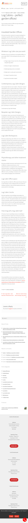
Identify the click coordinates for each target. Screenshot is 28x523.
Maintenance (5, 395)
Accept (11, 516)
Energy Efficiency (6, 371)
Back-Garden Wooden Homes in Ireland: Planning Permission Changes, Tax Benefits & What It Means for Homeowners (14, 333)
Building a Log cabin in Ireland (13, 352)
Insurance (5, 377)
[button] (14, 108)
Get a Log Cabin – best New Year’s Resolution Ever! (7, 294)
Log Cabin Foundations (7, 386)
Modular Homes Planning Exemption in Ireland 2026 (13, 340)
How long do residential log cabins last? (15, 361)
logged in (11, 308)
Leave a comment (20, 12)
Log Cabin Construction (8, 382)
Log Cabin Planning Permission (9, 388)
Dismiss (16, 516)
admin (15, 12)
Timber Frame (6, 397)
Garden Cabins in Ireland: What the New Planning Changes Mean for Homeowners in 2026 (15, 329)
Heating (4, 375)
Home (4, 8)
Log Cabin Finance (6, 384)
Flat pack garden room (11, 359)
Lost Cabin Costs (6, 393)
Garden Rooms (6, 373)
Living (7, 8)
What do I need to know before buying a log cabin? (21, 294)
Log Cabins (11, 289)
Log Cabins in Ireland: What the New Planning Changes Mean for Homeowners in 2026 (14, 343)
